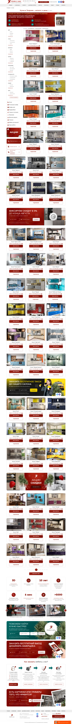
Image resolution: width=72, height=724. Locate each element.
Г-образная (12, 61)
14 (46, 569)
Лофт (11, 43)
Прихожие (11, 114)
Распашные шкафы (13, 104)
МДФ (11, 49)
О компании (17, 5)
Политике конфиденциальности (14, 393)
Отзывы (57, 5)
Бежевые (11, 33)
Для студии (12, 67)
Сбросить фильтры (14, 97)
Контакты (63, 5)
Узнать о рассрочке (43, 684)
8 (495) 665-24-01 (53, 0)
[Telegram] (59, 2)
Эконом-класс (12, 93)
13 (44, 569)
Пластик (11, 52)
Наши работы (12, 125)
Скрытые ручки (12, 77)
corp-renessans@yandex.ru (58, 718)
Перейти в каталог (58, 684)
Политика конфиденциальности (30, 722)
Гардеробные (12, 109)
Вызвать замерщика (28, 684)
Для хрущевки (12, 68)
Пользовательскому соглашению (24, 393)
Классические (12, 42)
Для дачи (11, 70)
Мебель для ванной (13, 122)
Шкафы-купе (12, 107)
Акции (52, 5)
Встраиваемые (12, 79)
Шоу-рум (40, 5)
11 (40, 569)
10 (38, 569)
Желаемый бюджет (26, 219)
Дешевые (11, 92)
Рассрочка (46, 5)
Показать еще (36, 573)
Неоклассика (12, 40)
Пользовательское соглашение (42, 722)
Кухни (10, 102)
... (26, 569)
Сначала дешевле (38, 28)
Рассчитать (33, 73)
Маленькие (12, 86)
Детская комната (13, 117)
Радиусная (11, 58)
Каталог (24, 5)
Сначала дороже (45, 28)
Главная (10, 5)
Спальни (11, 119)
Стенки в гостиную (13, 112)
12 (42, 569)
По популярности (31, 28)
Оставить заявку (13, 684)
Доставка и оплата (32, 5)
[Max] (61, 2)
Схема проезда (44, 716)
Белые (11, 31)
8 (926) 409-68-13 (53, 3)
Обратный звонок (58, 716)
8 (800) (56, 713)
